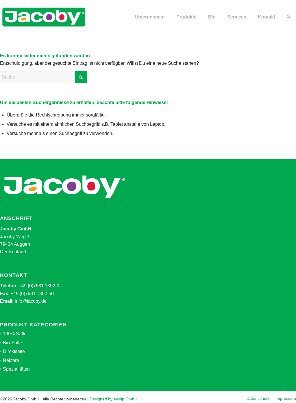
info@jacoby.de (31, 301)
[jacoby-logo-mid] (44, 17)
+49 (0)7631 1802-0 (39, 285)
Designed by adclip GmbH (113, 399)
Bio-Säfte (12, 342)
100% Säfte (15, 333)
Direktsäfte (14, 351)
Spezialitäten (16, 369)
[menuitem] (150, 17)
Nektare (11, 360)
